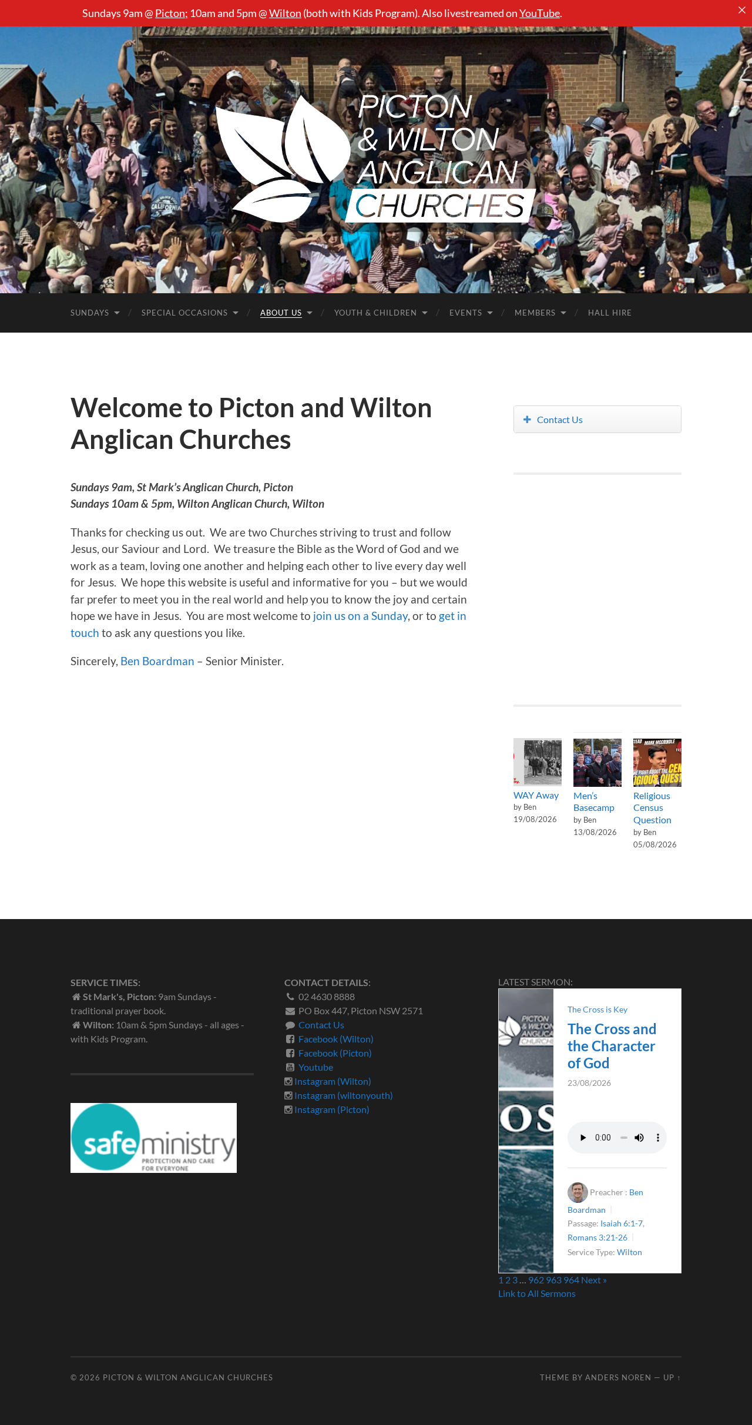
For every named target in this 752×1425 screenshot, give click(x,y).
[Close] (742, 10)
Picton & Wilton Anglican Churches (188, 1377)
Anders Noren (618, 1377)
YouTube (539, 12)
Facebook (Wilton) (336, 1038)
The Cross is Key (597, 1009)
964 (571, 1279)
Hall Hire (610, 312)
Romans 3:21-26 (597, 1237)
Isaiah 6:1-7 (621, 1223)
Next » (594, 1279)
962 (536, 1279)
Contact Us (560, 419)
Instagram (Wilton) (332, 1081)
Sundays (89, 312)
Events (465, 312)
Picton (170, 12)
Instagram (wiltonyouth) (343, 1095)
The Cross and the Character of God (612, 1045)
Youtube (315, 1066)
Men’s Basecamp (594, 801)
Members (535, 312)
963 (554, 1279)
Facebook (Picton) (335, 1052)
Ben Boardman (157, 661)
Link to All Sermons (537, 1293)
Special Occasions (185, 312)
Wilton (285, 12)
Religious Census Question (652, 808)
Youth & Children (375, 312)
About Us (281, 312)
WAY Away (536, 794)
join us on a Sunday (360, 615)
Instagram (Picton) (332, 1109)
